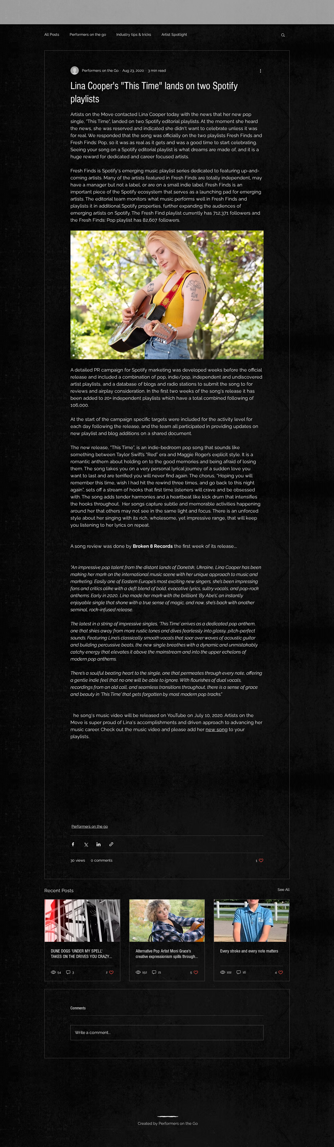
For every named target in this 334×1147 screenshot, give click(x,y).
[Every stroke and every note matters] (251, 920)
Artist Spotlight (174, 34)
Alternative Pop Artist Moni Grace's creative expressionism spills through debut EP (165, 953)
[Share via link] (111, 844)
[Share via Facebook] (72, 844)
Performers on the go (88, 34)
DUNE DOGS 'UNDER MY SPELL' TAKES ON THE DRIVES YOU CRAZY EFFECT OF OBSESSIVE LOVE (80, 953)
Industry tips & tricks (133, 34)
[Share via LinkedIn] (98, 844)
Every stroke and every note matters (249, 951)
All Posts (51, 34)
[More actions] (260, 70)
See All (284, 889)
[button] (283, 35)
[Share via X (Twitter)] (85, 844)
